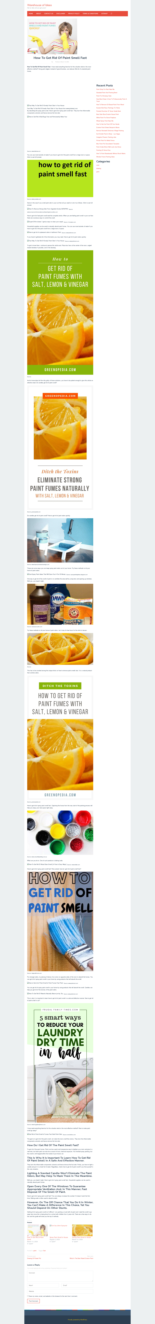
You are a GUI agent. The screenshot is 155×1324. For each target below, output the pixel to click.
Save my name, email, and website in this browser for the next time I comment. (53, 1296)
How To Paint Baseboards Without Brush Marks (110, 153)
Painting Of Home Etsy (103, 150)
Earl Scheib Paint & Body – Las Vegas (108, 134)
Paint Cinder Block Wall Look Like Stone (108, 147)
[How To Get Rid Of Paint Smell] (37, 1230)
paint (34, 1251)
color (97, 165)
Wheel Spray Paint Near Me (104, 121)
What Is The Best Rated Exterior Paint (81, 1257)
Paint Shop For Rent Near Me (105, 89)
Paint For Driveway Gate (103, 96)
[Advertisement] (60, 89)
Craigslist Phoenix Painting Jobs (106, 137)
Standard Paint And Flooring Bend (106, 93)
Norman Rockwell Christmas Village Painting (110, 131)
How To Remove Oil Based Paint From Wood (110, 104)
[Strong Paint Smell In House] (82, 1230)
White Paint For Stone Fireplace (106, 118)
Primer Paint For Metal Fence (105, 140)
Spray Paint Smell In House (59, 1237)
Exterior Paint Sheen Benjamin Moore (107, 127)
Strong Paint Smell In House (81, 1237)
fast (44, 1251)
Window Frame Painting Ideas (105, 157)
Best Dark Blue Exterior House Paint (107, 114)
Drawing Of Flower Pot (34, 1257)
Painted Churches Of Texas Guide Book (108, 111)
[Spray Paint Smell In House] (60, 1230)
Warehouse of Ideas (39, 5)
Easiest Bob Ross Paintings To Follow (108, 108)
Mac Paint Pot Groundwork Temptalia (107, 144)
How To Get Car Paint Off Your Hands (107, 124)
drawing (98, 168)
